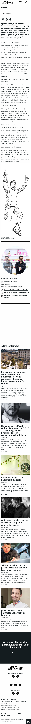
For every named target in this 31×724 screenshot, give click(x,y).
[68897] (17, 676)
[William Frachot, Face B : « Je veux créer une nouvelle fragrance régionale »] (15, 553)
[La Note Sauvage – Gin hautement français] (15, 465)
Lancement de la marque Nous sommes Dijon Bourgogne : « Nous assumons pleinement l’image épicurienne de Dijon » (13, 378)
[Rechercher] (26, 2)
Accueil (2, 6)
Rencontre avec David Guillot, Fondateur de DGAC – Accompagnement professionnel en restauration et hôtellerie (15, 430)
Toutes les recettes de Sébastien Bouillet (16, 292)
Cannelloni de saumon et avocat (10, 709)
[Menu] (28, 721)
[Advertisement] (15, 321)
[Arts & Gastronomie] (7, 3)
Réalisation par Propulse (7, 721)
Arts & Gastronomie (7, 13)
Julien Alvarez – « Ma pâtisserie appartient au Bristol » (13, 612)
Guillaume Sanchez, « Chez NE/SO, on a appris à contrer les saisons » (14, 522)
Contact (19, 713)
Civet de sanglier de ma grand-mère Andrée (13, 701)
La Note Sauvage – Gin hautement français (12, 478)
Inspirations (5, 715)
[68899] (20, 685)
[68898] (13, 676)
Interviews (8, 6)
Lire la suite (4, 400)
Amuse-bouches (5, 703)
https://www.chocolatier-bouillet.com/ (12, 286)
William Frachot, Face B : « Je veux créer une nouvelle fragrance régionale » (14, 567)
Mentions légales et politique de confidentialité (12, 719)
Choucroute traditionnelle (8, 705)
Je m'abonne (15, 652)
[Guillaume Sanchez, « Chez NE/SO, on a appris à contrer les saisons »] (15, 507)
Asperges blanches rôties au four (10, 707)
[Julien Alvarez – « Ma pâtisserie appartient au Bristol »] (15, 598)
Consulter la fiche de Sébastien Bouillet (16, 290)
